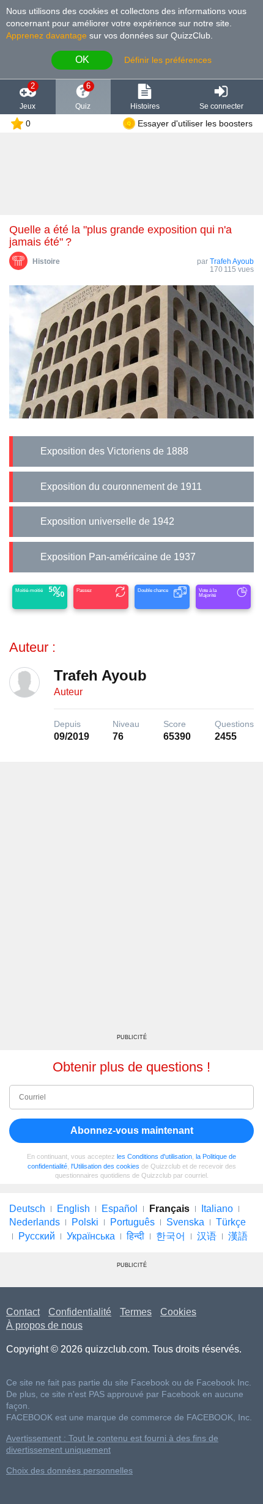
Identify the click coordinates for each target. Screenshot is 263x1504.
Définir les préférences (168, 60)
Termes (136, 1312)
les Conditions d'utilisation (154, 1156)
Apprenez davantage (46, 35)
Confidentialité (79, 1312)
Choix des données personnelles (69, 1470)
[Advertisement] (131, 902)
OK (82, 59)
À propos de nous (44, 1325)
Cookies (178, 1312)
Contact (23, 1312)
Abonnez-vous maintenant (131, 1130)
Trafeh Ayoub (232, 261)
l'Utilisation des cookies (105, 1166)
